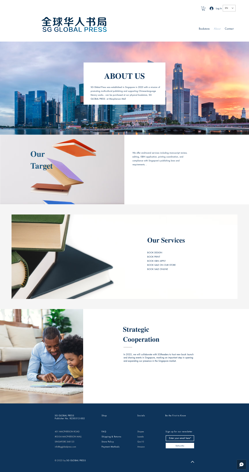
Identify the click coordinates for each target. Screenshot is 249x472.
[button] (203, 8)
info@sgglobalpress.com (65, 446)
